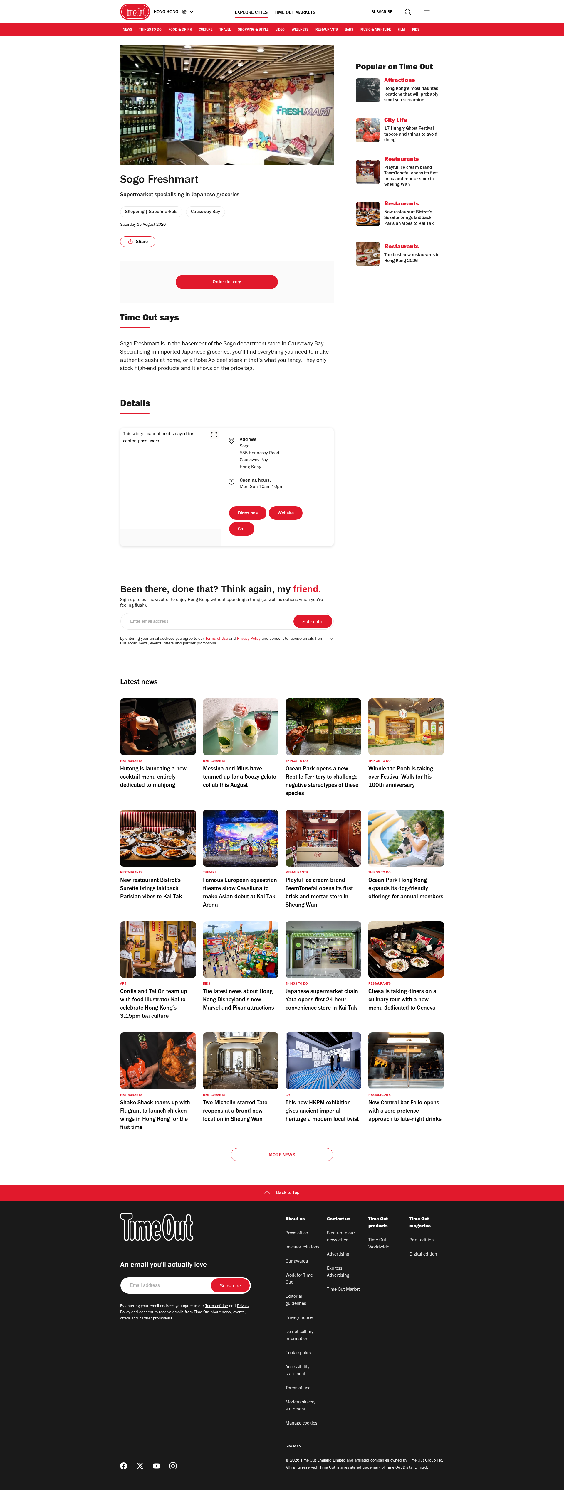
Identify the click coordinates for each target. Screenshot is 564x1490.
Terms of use (298, 1388)
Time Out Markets (295, 13)
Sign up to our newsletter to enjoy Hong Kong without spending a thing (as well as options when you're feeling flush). (221, 603)
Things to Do (150, 30)
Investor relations (302, 1247)
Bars (349, 30)
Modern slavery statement (300, 1406)
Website (286, 513)
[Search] (408, 12)
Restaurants (326, 30)
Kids (415, 30)
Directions (248, 513)
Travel (225, 30)
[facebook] (123, 1465)
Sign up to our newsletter (341, 1237)
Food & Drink (180, 30)
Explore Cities (251, 13)
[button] (214, 434)
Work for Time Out (299, 1279)
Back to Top (288, 1193)
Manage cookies (301, 1423)
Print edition (421, 1240)
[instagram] (173, 1465)
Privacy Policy (249, 639)
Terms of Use (216, 639)
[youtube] (156, 1465)
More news (282, 1155)
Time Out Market (343, 1289)
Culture (205, 30)
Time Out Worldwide (378, 1244)
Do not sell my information (299, 1335)
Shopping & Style (253, 30)
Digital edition (423, 1254)
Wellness (300, 30)
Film (401, 30)
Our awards (297, 1261)
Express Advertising (338, 1272)
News (127, 30)
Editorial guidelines (296, 1300)
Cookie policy (298, 1353)
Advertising (338, 1254)
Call (242, 529)
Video (280, 30)
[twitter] (140, 1465)
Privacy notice (299, 1318)
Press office (297, 1233)
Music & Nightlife (375, 30)
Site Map (293, 1447)
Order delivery (227, 282)
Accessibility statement (298, 1371)
